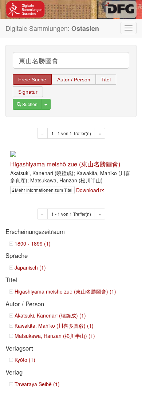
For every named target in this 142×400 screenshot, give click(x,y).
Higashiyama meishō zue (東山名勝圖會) (65, 163)
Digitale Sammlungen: (52, 28)
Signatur (28, 92)
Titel (106, 79)
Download (87, 190)
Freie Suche (32, 79)
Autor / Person (73, 79)
